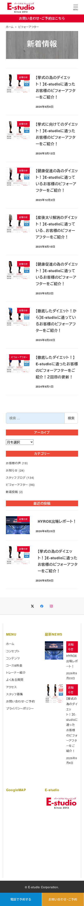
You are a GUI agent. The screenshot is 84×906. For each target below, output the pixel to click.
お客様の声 (13, 463)
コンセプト (13, 651)
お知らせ (12, 470)
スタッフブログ (16, 477)
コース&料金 (14, 665)
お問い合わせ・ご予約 (63, 899)
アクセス (11, 687)
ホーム (10, 644)
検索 (71, 418)
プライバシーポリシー (20, 708)
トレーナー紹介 (16, 672)
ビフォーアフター (17, 485)
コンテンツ (13, 658)
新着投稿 (12, 492)
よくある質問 (14, 680)
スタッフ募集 (14, 694)
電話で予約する (21, 899)
